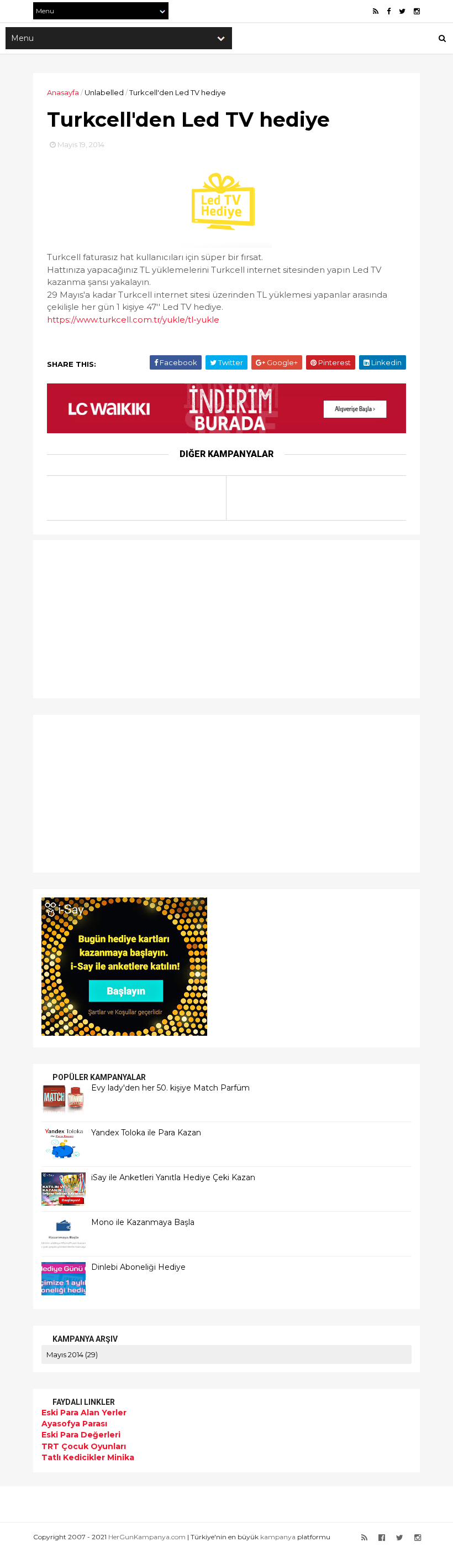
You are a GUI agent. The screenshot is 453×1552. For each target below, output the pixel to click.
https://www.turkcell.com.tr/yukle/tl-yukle (133, 319)
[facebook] (389, 11)
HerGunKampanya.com (147, 1537)
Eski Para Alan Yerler (84, 1413)
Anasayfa (63, 92)
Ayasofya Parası (74, 1424)
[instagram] (417, 11)
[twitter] (402, 11)
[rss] (375, 11)
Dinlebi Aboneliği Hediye (138, 1267)
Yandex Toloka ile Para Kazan (146, 1133)
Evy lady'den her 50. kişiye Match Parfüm (170, 1088)
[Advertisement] (110, 617)
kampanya (278, 1537)
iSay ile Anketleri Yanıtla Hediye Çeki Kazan (173, 1177)
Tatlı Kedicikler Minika (87, 1457)
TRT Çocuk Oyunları (83, 1446)
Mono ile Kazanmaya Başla (142, 1222)
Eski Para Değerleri (80, 1435)
